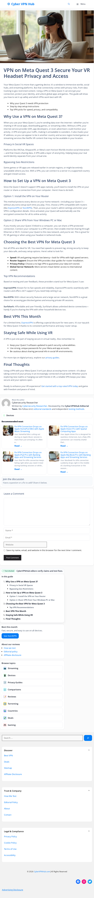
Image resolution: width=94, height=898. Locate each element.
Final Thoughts (13, 618)
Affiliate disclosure (12, 655)
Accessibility (10, 855)
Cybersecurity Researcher (34, 406)
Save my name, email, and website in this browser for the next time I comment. (44, 550)
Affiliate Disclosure (13, 774)
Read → (18, 445)
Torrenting (11, 703)
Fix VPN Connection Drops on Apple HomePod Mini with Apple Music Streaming (29, 429)
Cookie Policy (10, 842)
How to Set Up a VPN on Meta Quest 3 (24, 592)
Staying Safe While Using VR (19, 615)
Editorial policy (11, 651)
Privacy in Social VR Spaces (21, 585)
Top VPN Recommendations (22, 607)
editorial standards (42, 409)
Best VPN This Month (16, 611)
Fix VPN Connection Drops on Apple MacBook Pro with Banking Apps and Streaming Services (75, 455)
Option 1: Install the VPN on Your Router (28, 596)
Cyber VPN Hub (22, 4)
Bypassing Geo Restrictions (21, 589)
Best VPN (8, 755)
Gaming (10, 725)
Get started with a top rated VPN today (59, 386)
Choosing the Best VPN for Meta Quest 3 (25, 603)
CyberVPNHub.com (42, 871)
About (7, 808)
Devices (9, 675)
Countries (11, 710)
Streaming (11, 668)
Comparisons (12, 689)
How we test (10, 648)
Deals (8, 717)
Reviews (10, 696)
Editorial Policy (11, 802)
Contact (7, 814)
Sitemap (8, 768)
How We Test (10, 796)
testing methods (76, 409)
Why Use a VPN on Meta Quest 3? (22, 581)
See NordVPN (10, 635)
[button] (68, 4)
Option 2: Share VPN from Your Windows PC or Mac (32, 600)
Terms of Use (10, 849)
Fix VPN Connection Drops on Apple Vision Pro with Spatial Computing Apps (74, 429)
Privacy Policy (10, 836)
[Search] (88, 738)
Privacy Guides (13, 682)
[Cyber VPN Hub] (8, 4)
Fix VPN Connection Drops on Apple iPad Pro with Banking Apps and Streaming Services (28, 455)
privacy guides (52, 357)
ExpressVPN (14, 207)
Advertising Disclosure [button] (12, 889)
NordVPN (27, 207)
